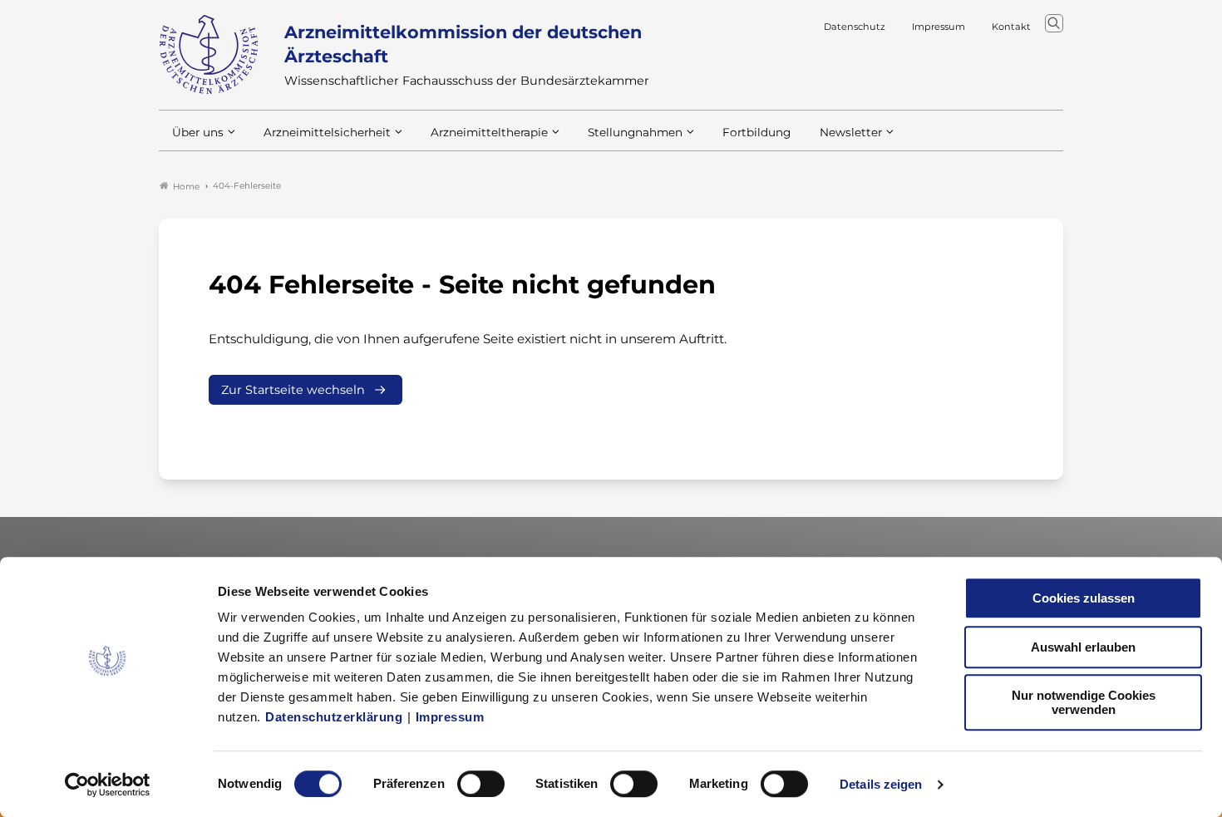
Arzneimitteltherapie (489, 132)
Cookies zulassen (1083, 598)
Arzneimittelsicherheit (327, 132)
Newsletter (851, 132)
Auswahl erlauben (1083, 647)
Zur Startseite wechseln (293, 389)
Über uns (198, 132)
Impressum (450, 717)
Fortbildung (756, 132)
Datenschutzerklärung (333, 717)
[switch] (481, 783)
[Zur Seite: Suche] (1054, 23)
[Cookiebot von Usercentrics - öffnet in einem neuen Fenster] (107, 784)
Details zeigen (881, 784)
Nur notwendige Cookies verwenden (1083, 702)
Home (186, 186)
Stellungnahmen (635, 132)
